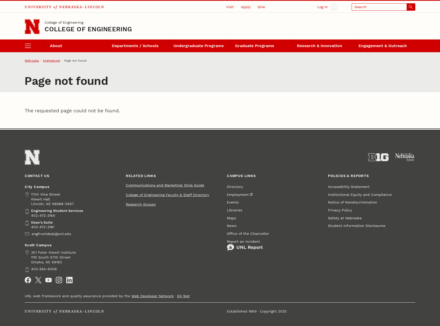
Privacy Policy (340, 210)
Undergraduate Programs (198, 45)
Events (233, 202)
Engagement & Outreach (383, 45)
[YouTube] (48, 280)
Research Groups (141, 204)
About (56, 45)
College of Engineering (64, 22)
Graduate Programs (254, 45)
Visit (230, 7)
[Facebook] (28, 280)
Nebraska (32, 60)
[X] (38, 280)
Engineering (51, 60)
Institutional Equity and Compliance (360, 195)
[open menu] (35, 45)
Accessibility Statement (348, 187)
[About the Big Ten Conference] (378, 157)
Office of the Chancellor (248, 234)
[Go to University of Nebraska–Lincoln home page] (32, 26)
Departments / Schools (135, 45)
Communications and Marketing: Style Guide (165, 185)
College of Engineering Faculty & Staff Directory (167, 195)
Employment (238, 195)
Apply (246, 7)
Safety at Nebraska (345, 218)
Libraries (234, 210)
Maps (231, 218)
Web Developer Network (152, 296)
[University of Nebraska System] (405, 157)
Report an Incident (243, 241)
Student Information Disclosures (356, 226)
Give (261, 7)
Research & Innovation (319, 45)
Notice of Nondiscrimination (352, 202)
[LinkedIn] (69, 280)
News (231, 226)
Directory (235, 187)
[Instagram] (59, 280)
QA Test (183, 296)
